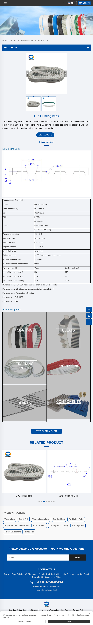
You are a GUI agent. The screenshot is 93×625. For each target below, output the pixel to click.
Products (14, 40)
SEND (77, 557)
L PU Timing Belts (24, 496)
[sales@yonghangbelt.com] (89, 309)
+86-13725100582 (51, 581)
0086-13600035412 (51, 586)
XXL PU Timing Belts (69, 496)
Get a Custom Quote (47, 431)
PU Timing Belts (28, 40)
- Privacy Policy (78, 610)
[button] (39, 501)
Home (5, 40)
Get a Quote (84, 3)
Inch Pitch (43, 40)
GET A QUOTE (45, 135)
